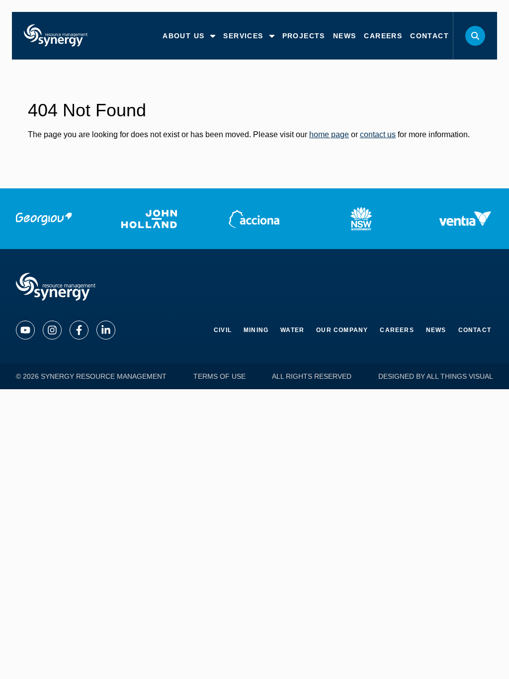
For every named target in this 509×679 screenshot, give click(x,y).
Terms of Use (219, 376)
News (436, 330)
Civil (223, 330)
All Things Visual (459, 376)
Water (292, 330)
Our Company (342, 330)
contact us (378, 134)
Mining (256, 330)
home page (329, 134)
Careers (397, 330)
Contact (474, 330)
